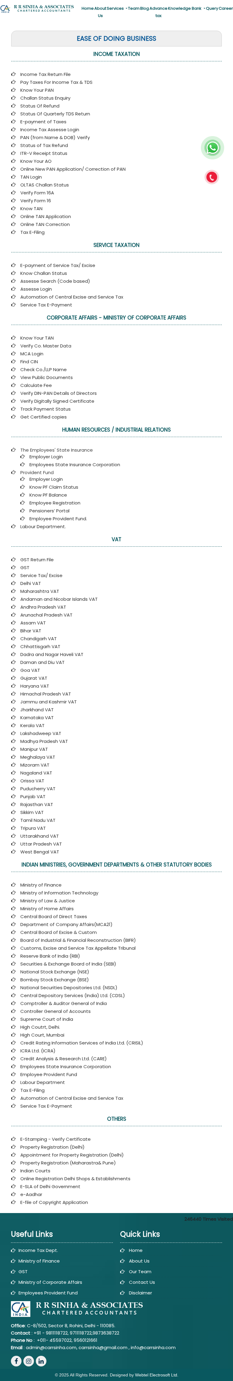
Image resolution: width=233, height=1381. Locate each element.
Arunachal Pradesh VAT (46, 615)
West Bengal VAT (39, 852)
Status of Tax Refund (44, 145)
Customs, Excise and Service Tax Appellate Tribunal (78, 948)
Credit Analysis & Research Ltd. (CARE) (63, 1058)
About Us (100, 12)
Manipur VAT (34, 749)
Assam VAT (33, 623)
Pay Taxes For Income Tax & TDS (56, 82)
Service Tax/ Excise (41, 575)
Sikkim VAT (32, 812)
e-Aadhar (31, 1194)
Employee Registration (54, 503)
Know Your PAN (37, 90)
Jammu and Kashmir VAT (48, 702)
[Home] (39, 9)
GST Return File (37, 559)
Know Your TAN (37, 338)
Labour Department (42, 1082)
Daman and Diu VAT (42, 662)
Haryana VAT (34, 686)
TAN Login (31, 177)
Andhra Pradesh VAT (43, 607)
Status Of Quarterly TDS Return (55, 114)
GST (24, 567)
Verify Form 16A (37, 193)
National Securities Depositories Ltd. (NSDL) (68, 987)
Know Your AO (36, 161)
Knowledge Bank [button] (185, 8)
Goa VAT (30, 670)
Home (88, 8)
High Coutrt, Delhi (39, 1027)
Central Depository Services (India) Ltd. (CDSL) (72, 995)
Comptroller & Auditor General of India (63, 1003)
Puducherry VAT (38, 788)
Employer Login (46, 456)
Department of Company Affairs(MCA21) (66, 924)
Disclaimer (140, 1293)
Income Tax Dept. (38, 1250)
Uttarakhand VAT (39, 836)
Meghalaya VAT (37, 757)
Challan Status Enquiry (45, 98)
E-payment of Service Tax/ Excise (57, 265)
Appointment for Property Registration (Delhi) (72, 1155)
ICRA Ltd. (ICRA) (38, 1051)
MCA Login (31, 353)
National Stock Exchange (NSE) (54, 972)
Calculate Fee (36, 385)
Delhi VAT (30, 583)
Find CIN (29, 361)
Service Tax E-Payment (46, 305)
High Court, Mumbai (42, 1035)
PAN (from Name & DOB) (48, 137)
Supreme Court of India (46, 1019)
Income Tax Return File (45, 74)
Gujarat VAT (33, 678)
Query (212, 8)
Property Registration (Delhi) (52, 1147)
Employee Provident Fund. (58, 518)
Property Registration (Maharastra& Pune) (68, 1163)
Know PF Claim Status (53, 487)
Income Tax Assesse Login (49, 129)
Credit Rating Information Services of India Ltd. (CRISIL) (81, 1043)
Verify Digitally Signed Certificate (57, 401)
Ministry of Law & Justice (47, 900)
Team (134, 8)
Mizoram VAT (34, 765)
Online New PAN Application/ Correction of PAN (73, 169)
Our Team (140, 1271)
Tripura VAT (33, 828)
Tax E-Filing (32, 232)
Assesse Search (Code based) (55, 281)
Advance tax (158, 12)
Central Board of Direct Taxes (53, 916)
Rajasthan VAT (36, 804)
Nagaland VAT (36, 773)
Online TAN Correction (45, 224)
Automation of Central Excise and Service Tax (71, 297)
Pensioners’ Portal (49, 511)
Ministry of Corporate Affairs (50, 1282)
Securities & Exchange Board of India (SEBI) (68, 964)
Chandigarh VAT (38, 638)
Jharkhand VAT (37, 709)
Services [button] (116, 8)
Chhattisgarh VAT (40, 646)
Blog (144, 8)
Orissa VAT (32, 781)
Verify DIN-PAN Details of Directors (58, 393)
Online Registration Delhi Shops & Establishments (75, 1178)
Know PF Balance (48, 495)
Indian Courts (35, 1170)
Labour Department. (43, 526)
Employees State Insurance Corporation (74, 464)
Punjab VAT (33, 796)
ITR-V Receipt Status (43, 153)
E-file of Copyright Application (54, 1202)
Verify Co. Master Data (45, 346)
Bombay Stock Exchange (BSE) (54, 979)
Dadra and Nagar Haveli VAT (51, 654)
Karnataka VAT (37, 717)
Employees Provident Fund (48, 1293)
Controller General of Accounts (55, 1011)
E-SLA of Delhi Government (50, 1186)
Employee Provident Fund (48, 1074)
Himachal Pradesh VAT (45, 694)
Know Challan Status (43, 273)
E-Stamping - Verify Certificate (55, 1139)
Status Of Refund (39, 106)
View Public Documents (46, 377)
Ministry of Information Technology (59, 893)
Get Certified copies (43, 417)
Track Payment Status (45, 409)
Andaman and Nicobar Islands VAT (59, 599)
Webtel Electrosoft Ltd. (156, 1374)
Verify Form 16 (35, 200)
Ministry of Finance (41, 885)
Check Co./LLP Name (43, 369)
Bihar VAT (30, 630)
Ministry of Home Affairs (47, 908)
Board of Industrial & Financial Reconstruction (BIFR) (78, 940)
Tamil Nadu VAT (38, 820)
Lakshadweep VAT (40, 733)
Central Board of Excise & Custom (58, 932)
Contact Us (142, 1282)
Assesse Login (36, 289)
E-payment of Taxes (43, 121)
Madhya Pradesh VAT (44, 741)
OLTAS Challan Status (44, 185)
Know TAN (31, 208)
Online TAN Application (45, 216)
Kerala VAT (32, 725)
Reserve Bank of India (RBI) (50, 956)
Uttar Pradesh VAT (41, 844)
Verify (84, 137)
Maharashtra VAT (39, 591)
